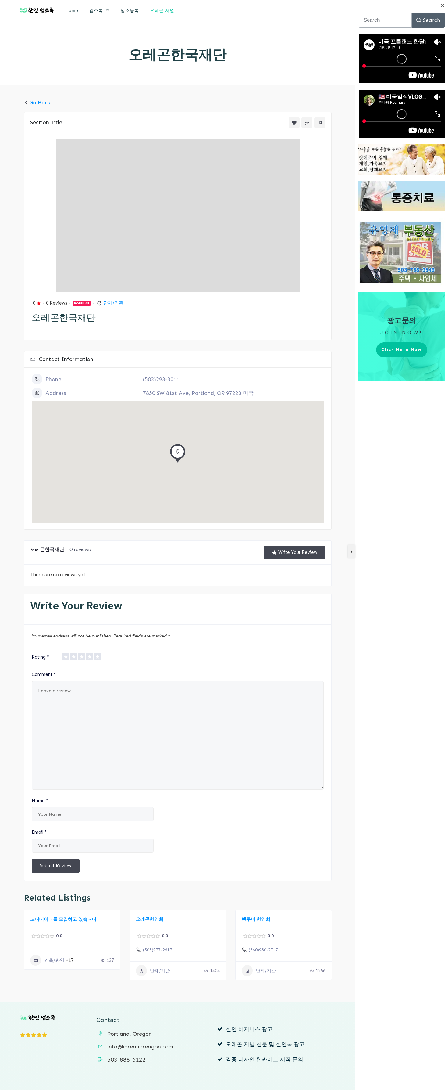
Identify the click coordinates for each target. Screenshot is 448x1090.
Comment (44, 674)
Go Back (39, 102)
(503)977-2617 (157, 949)
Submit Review (55, 865)
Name (40, 800)
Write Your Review (297, 552)
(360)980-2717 (263, 949)
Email (39, 832)
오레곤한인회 (149, 919)
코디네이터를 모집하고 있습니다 (63, 919)
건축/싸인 (54, 960)
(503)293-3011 (161, 379)
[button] (177, 455)
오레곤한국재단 (178, 54)
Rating (40, 657)
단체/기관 (113, 303)
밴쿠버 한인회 (256, 919)
